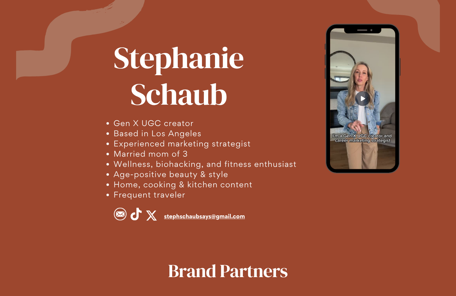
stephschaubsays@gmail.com (204, 216)
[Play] (362, 98)
